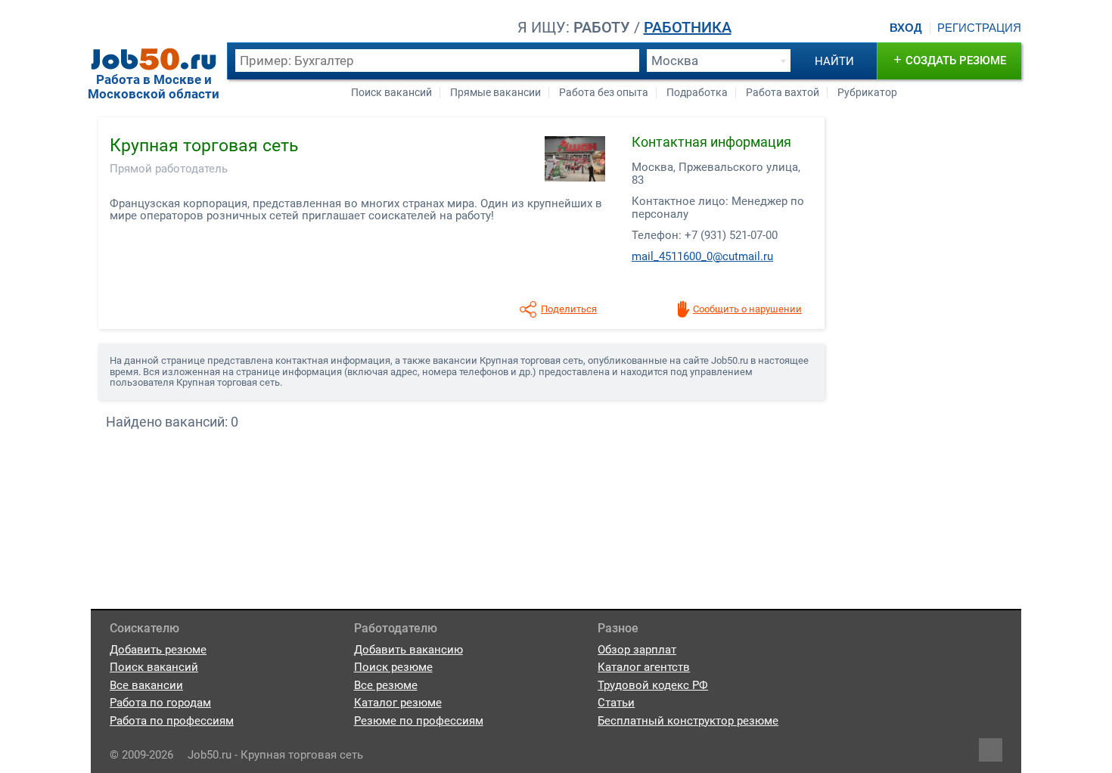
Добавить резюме (158, 650)
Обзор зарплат (637, 650)
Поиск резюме (393, 667)
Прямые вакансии (495, 92)
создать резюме (949, 59)
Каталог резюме (398, 702)
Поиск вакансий (391, 92)
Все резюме (386, 685)
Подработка (697, 92)
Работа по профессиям (172, 721)
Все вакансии (146, 685)
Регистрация (979, 28)
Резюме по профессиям (418, 721)
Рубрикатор (867, 92)
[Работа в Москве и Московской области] (153, 59)
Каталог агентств (644, 667)
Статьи (616, 702)
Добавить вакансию (408, 650)
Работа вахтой (782, 92)
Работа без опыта (603, 92)
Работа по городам (160, 702)
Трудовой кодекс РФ (653, 685)
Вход (906, 28)
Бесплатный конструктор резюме (688, 721)
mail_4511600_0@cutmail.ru (702, 256)
